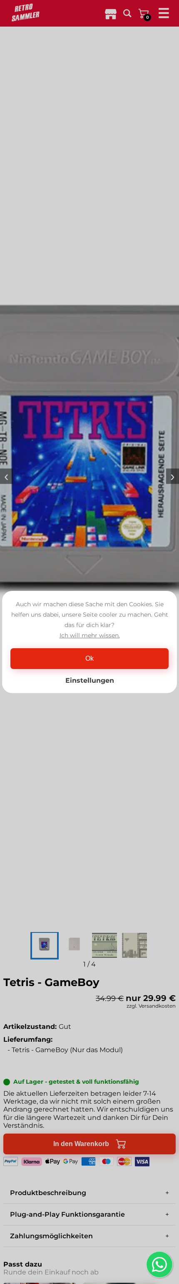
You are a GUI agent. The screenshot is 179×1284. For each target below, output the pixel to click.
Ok (89, 658)
